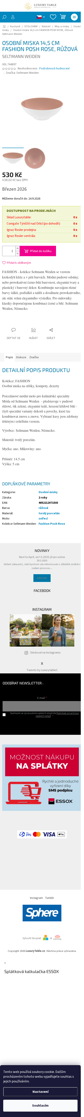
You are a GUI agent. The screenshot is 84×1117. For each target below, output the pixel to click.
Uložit (27, 322)
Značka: (22, 73)
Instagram (36, 898)
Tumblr (49, 898)
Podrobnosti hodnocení (54, 69)
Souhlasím (40, 1105)
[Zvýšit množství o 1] (17, 248)
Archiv (42, 578)
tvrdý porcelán (49, 513)
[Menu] (74, 17)
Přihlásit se (42, 725)
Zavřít (42, 322)
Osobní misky (48, 492)
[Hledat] (4, 17)
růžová (43, 508)
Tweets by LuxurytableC (42, 670)
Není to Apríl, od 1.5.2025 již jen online (42, 557)
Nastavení (40, 1091)
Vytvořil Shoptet (32, 938)
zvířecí (43, 518)
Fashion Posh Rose (52, 524)
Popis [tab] (9, 357)
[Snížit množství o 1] (17, 253)
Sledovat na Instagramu (45, 652)
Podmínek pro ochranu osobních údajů (57, 715)
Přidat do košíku (40, 251)
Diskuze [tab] (21, 357)
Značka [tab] (34, 357)
